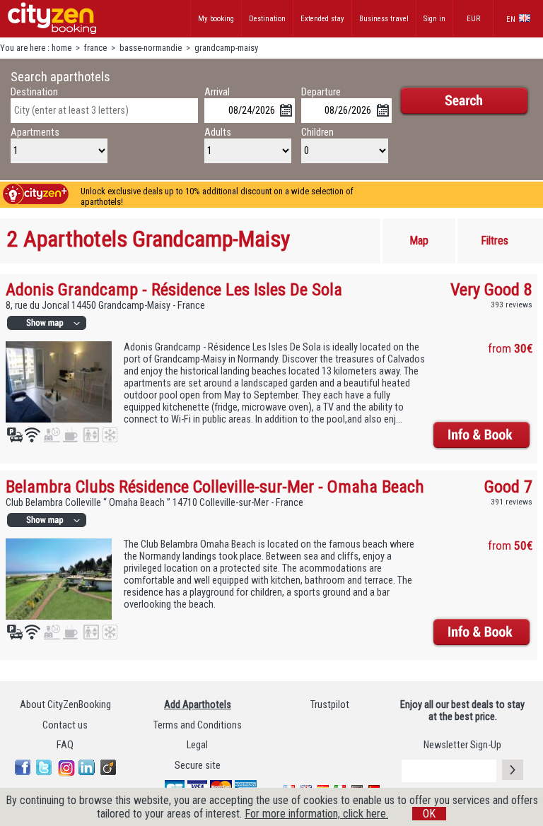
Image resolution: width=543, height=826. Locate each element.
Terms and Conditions (197, 725)
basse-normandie (150, 47)
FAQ (65, 745)
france (95, 47)
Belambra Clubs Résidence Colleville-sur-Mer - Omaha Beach (215, 486)
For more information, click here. (316, 813)
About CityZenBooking (65, 705)
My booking (216, 18)
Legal (197, 745)
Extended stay (322, 18)
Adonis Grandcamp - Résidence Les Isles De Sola (174, 289)
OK (429, 813)
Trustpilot (329, 705)
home (61, 47)
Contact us (65, 725)
